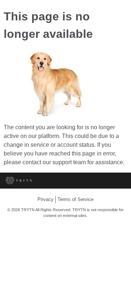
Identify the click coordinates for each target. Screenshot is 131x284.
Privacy (45, 199)
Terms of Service (75, 199)
